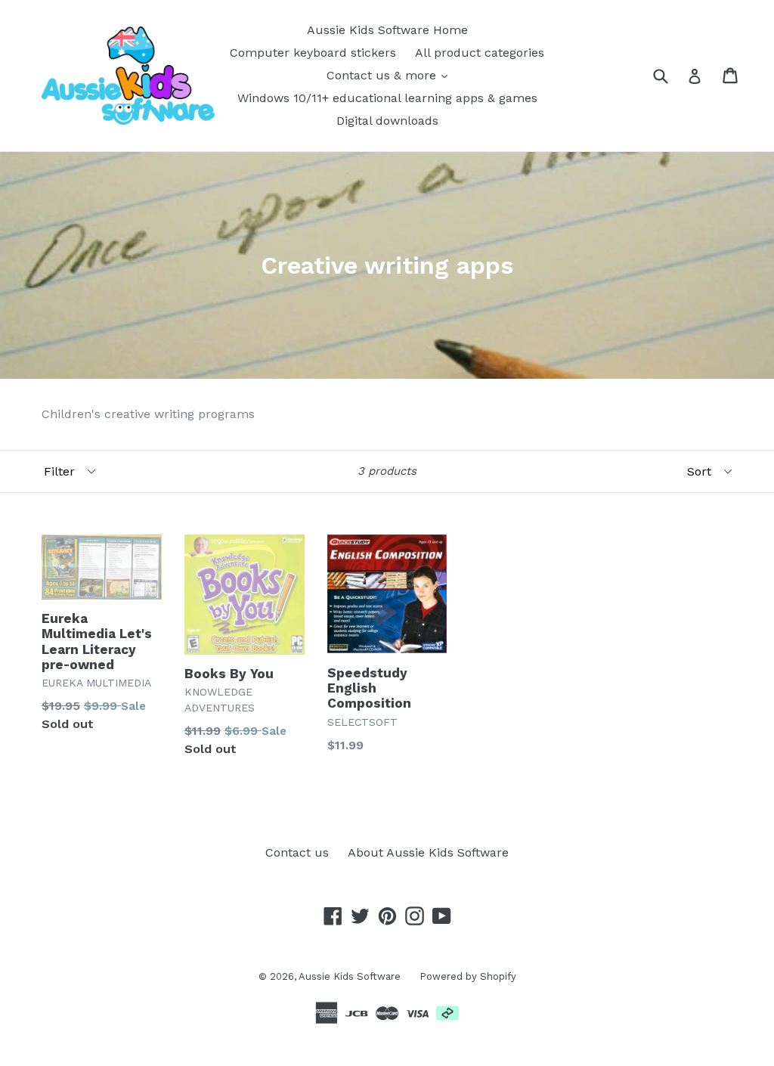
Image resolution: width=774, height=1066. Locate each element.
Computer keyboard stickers (313, 52)
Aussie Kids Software (350, 976)
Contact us (297, 852)
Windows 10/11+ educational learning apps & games (387, 98)
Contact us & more (383, 75)
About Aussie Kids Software (428, 852)
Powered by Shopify (468, 976)
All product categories (479, 52)
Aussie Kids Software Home (387, 30)
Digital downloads (387, 120)
